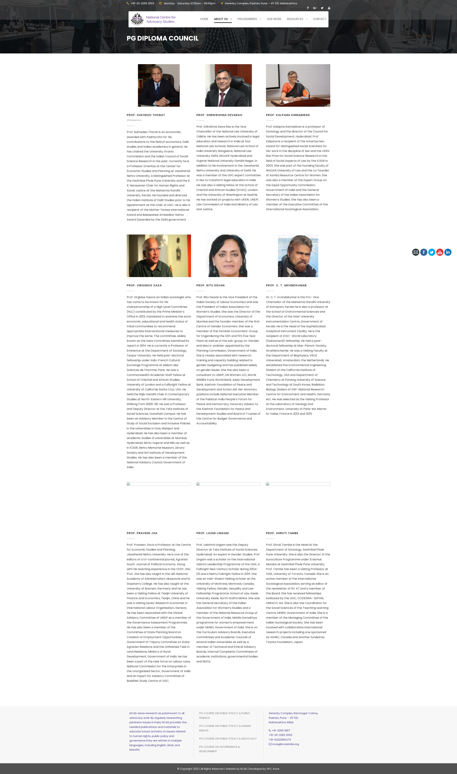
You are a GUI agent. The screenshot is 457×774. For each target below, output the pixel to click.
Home (204, 19)
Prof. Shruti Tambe (282, 533)
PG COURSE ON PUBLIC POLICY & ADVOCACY (228, 738)
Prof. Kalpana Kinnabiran (288, 115)
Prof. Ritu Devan (210, 285)
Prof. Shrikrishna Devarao (219, 115)
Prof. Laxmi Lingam (212, 533)
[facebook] (308, 8)
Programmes (247, 19)
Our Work (274, 19)
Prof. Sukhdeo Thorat (146, 115)
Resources (295, 19)
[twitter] (322, 8)
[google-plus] (315, 8)
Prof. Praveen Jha (142, 533)
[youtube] (329, 8)
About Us (221, 19)
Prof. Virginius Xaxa (144, 285)
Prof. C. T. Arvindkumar (286, 285)
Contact (319, 19)
